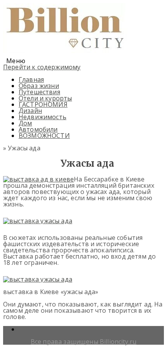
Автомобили (38, 129)
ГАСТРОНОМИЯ (43, 104)
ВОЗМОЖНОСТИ (44, 135)
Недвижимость (42, 117)
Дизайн (30, 110)
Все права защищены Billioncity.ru (83, 341)
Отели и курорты (45, 98)
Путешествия (39, 92)
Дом (25, 123)
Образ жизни (39, 85)
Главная (31, 79)
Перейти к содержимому (41, 67)
